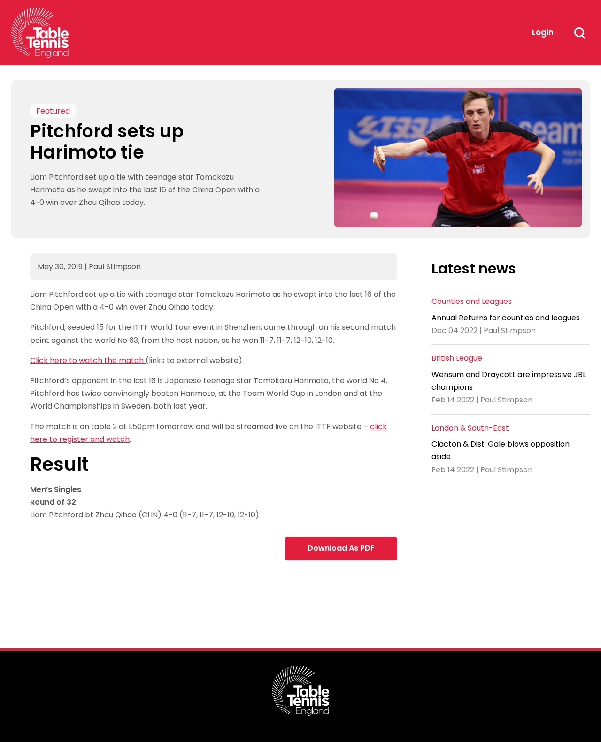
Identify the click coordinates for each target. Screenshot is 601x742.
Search (579, 33)
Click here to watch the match (88, 360)
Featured (53, 111)
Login (543, 32)
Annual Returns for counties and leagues (505, 317)
